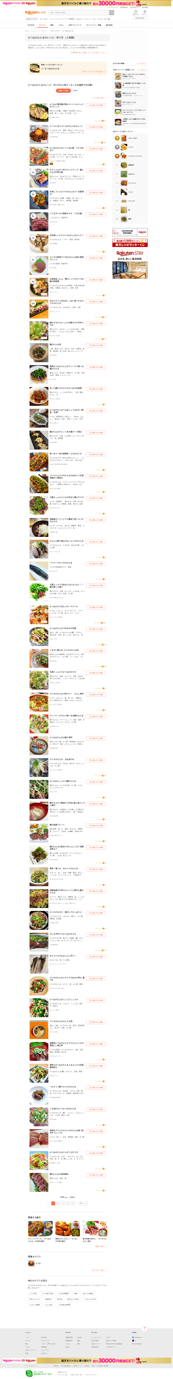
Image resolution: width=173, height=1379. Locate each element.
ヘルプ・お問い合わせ (48, 1344)
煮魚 (75, 1293)
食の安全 (109, 25)
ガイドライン (45, 1350)
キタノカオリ (44, 19)
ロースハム (87, 19)
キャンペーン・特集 (93, 25)
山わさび (79, 19)
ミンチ (52, 19)
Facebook (138, 1337)
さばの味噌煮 (64, 1293)
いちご (94, 19)
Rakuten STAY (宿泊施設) (114, 1344)
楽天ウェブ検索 (111, 1340)
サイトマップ (45, 1340)
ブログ (108, 1337)
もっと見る (141, 63)
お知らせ (44, 1353)
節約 (78, 1344)
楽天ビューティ (96, 1344)
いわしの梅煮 (35, 1305)
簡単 (78, 1340)
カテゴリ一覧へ (98, 1270)
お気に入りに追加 (97, 105)
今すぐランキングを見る (92, 72)
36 (81, 1203)
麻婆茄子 (72, 19)
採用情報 (86, 1365)
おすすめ (31, 25)
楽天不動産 (95, 1340)
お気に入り (136, 14)
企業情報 (55, 1365)
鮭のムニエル (35, 1299)
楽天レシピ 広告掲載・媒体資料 (100, 1365)
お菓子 (67, 1347)
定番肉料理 (68, 1337)
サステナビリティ (91, 1375)
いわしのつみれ (90, 1299)
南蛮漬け (48, 1299)
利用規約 (44, 1347)
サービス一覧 (62, 1375)
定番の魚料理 (54, 31)
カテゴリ (42, 25)
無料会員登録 (140, 18)
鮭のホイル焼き (73, 1299)
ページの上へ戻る (145, 1328)
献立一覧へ (100, 1246)
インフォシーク (113, 7)
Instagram (138, 1344)
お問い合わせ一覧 (76, 1375)
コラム (61, 25)
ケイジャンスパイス (61, 19)
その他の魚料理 (64, 1305)
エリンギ (100, 19)
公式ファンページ (75, 25)
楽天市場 (145, 7)
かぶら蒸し (49, 1305)
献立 (52, 25)
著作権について (77, 1365)
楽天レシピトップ (31, 31)
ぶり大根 (33, 1293)
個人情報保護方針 (65, 1365)
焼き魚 (59, 1299)
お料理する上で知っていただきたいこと (88, 53)
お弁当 (79, 1337)
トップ (27, 1337)
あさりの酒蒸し (88, 1293)
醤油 (108, 19)
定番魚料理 (68, 1340)
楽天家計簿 (123, 7)
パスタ (67, 1344)
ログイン (144, 14)
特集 (26, 1353)
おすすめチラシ (135, 7)
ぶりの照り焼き (47, 1293)
